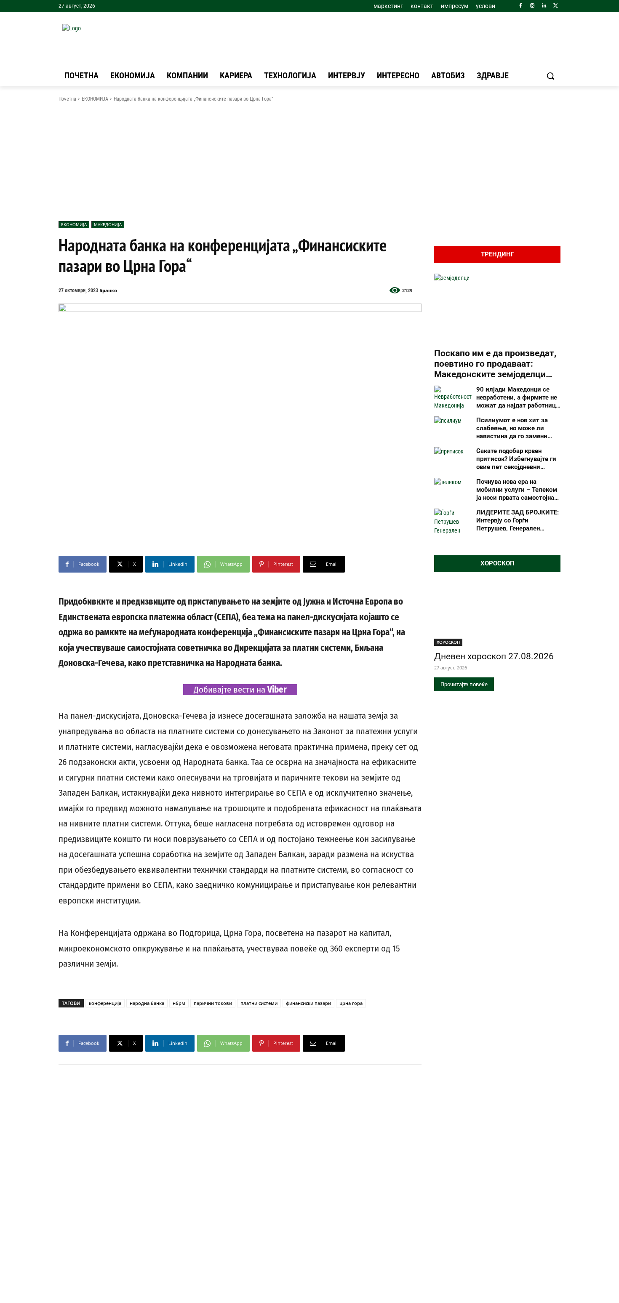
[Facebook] (521, 6)
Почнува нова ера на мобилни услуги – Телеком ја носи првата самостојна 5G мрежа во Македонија (516, 489)
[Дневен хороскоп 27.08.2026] (497, 614)
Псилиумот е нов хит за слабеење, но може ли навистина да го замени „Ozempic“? (512, 428)
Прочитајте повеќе (464, 684)
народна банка (147, 1003)
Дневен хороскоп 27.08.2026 (494, 656)
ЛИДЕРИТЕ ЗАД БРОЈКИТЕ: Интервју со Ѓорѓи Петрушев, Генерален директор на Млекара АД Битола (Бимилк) (517, 520)
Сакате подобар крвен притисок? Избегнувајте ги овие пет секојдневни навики (516, 459)
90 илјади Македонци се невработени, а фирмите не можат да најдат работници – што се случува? (518, 397)
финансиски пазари (308, 1003)
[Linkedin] (544, 6)
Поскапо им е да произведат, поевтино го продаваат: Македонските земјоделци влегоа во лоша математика (495, 364)
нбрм (179, 1003)
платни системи (258, 1003)
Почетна (67, 99)
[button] (550, 76)
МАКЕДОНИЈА (108, 224)
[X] (555, 6)
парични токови (213, 1003)
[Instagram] (532, 6)
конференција (105, 1003)
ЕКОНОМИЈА (95, 99)
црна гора (351, 1003)
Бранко (108, 290)
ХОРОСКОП (448, 642)
